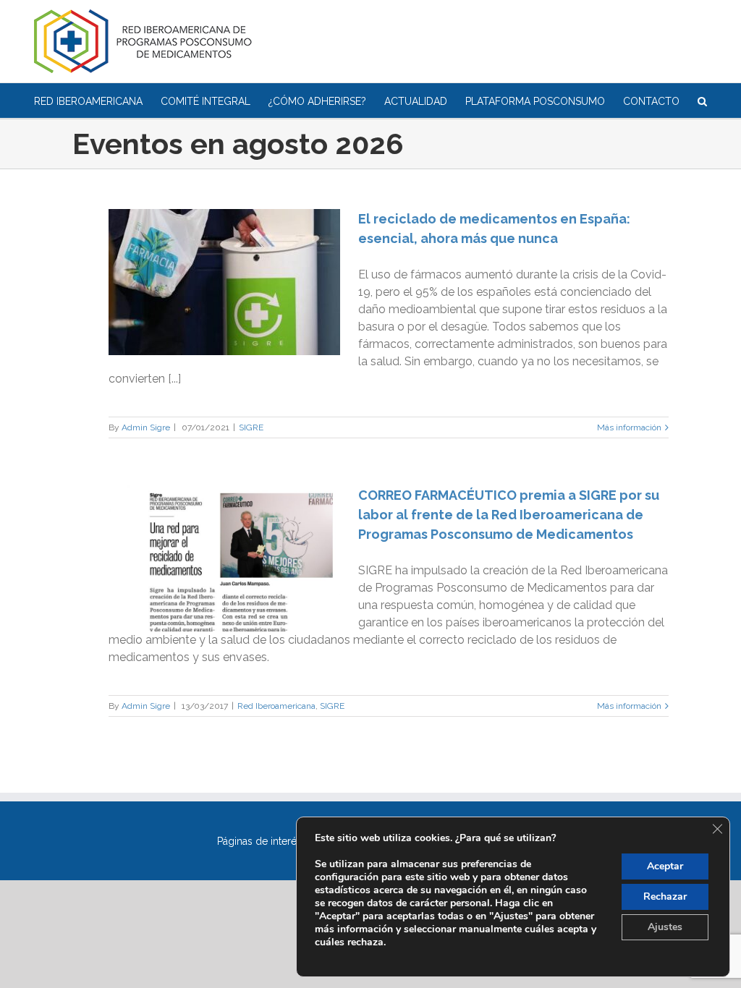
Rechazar (665, 896)
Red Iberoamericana (276, 706)
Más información (629, 427)
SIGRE (251, 427)
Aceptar (665, 866)
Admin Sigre (146, 427)
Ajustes (665, 927)
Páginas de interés (259, 841)
